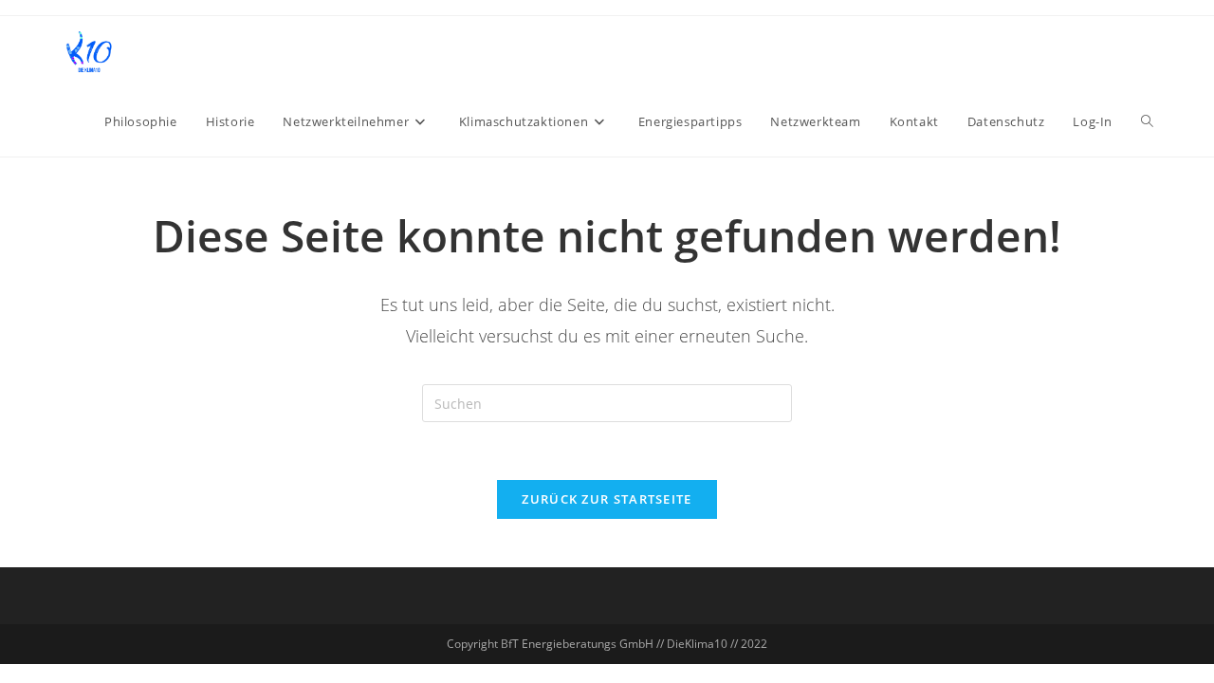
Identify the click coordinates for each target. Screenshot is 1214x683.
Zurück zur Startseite (606, 499)
